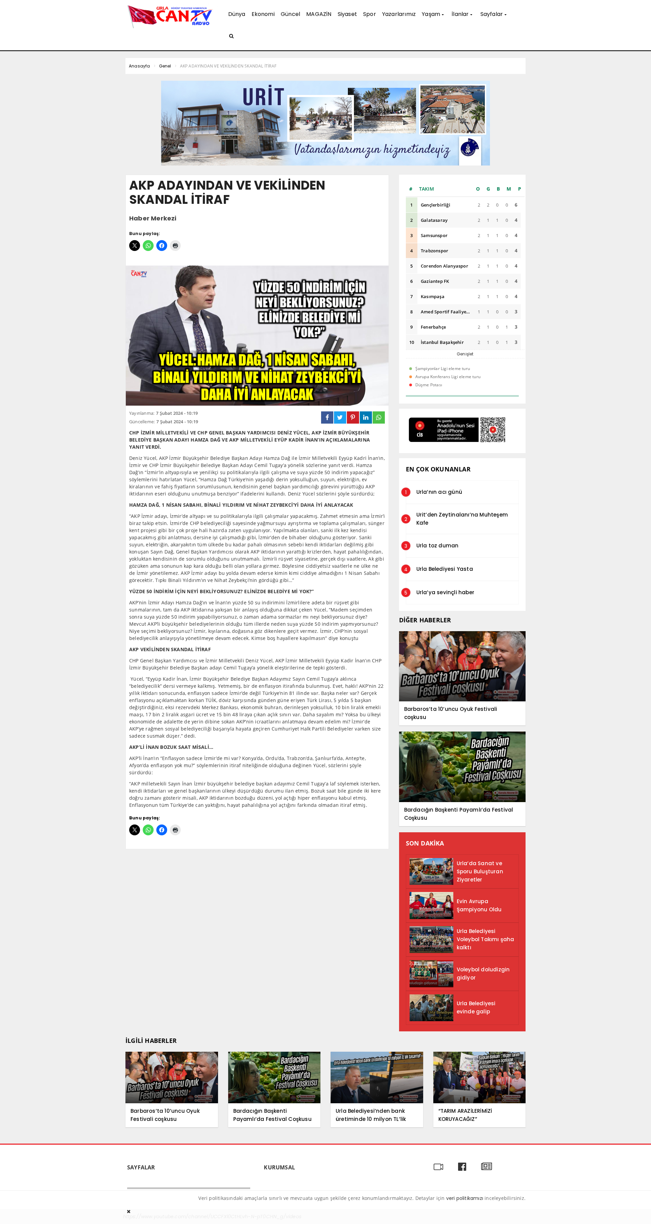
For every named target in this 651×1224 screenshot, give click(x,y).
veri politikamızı (464, 1198)
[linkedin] (366, 417)
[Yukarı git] (637, 1210)
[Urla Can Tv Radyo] (171, 16)
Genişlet (465, 354)
